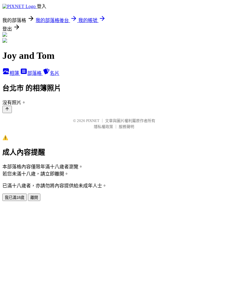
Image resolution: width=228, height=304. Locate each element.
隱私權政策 (103, 126)
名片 (54, 73)
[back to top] (7, 109)
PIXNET (92, 120)
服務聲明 (126, 126)
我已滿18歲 (14, 197)
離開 (34, 197)
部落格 (35, 73)
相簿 (15, 73)
